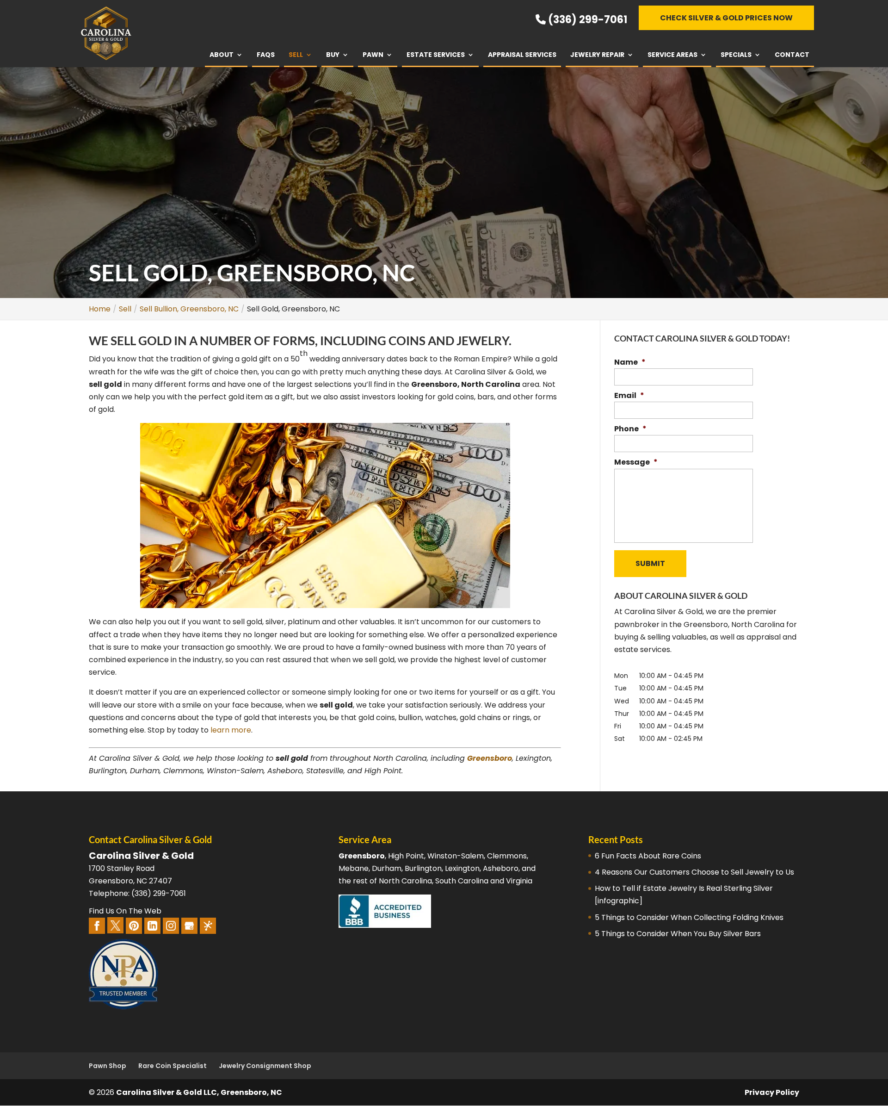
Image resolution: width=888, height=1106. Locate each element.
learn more (230, 730)
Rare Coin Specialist (172, 1065)
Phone (630, 429)
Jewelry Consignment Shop (265, 1065)
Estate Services (436, 54)
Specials (736, 54)
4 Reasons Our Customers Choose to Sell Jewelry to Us (694, 872)
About (222, 54)
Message (636, 462)
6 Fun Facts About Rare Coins (648, 856)
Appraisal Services (522, 54)
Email (629, 396)
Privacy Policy (772, 1092)
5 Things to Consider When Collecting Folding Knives (689, 917)
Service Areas (672, 54)
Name (630, 362)
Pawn (373, 54)
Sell (296, 54)
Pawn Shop (107, 1065)
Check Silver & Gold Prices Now (726, 17)
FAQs (266, 54)
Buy (332, 54)
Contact (792, 54)
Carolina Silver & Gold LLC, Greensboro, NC (199, 1092)
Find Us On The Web (125, 911)
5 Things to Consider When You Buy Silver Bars (678, 933)
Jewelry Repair (597, 54)
